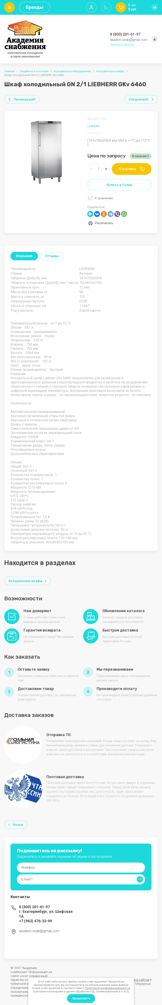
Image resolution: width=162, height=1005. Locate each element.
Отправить (140, 879)
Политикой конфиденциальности (107, 988)
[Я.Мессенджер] (90, 214)
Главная (9, 71)
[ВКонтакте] (97, 214)
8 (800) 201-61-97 (125, 34)
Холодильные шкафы (110, 71)
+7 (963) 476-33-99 (35, 921)
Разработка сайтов (135, 979)
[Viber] (117, 214)
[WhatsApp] (124, 214)
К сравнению (104, 198)
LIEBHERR (93, 126)
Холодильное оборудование (72, 71)
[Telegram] (110, 214)
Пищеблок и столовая (34, 71)
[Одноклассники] (104, 214)
